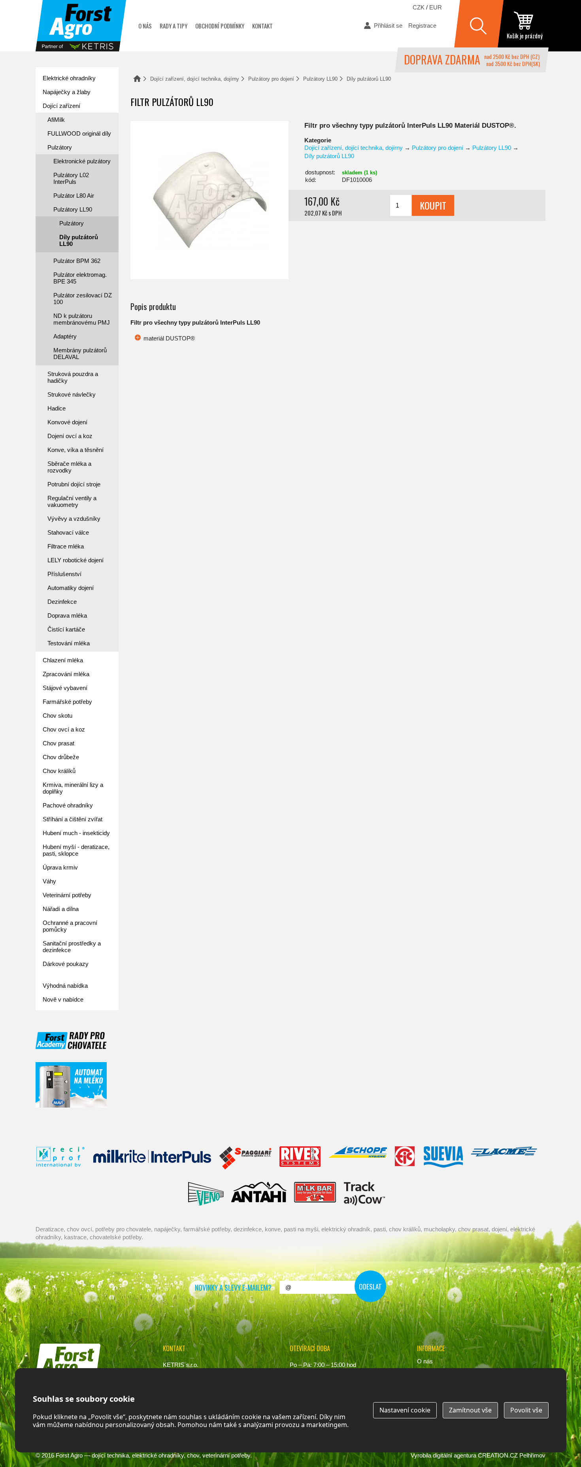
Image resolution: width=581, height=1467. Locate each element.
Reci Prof (60, 1158)
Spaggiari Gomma (245, 1158)
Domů (137, 78)
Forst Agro (69, 1455)
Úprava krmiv (60, 867)
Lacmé (504, 1158)
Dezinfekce (62, 601)
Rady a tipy (173, 25)
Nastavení (404, 1410)
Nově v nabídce (63, 999)
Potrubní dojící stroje (73, 484)
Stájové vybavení (65, 687)
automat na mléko (71, 1085)
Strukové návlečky (71, 394)
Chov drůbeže (61, 757)
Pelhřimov (532, 1455)
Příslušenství (64, 574)
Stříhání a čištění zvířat (72, 819)
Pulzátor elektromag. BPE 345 (80, 278)
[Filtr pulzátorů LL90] (209, 200)
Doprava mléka (67, 615)
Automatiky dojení (70, 587)
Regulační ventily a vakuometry (71, 501)
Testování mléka (68, 643)
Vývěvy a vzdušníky (73, 518)
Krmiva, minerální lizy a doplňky (73, 788)
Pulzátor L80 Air (73, 195)
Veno (206, 1194)
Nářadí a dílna (61, 909)
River (300, 1158)
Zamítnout (470, 1410)
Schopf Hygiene (357, 1158)
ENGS (364, 1194)
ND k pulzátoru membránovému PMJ (81, 319)
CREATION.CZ (498, 1455)
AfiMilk (56, 119)
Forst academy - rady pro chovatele (71, 1040)
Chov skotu (57, 715)
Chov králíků (59, 771)
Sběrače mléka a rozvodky (69, 467)
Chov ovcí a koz (64, 729)
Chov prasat (58, 743)
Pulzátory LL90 (320, 79)
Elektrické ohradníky (69, 78)
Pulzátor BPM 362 (76, 260)
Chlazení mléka (63, 660)
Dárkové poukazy (66, 963)
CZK (418, 7)
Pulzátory (59, 147)
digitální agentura (454, 1455)
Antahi (259, 1194)
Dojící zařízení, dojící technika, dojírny (194, 79)
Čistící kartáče (66, 629)
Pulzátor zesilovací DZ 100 (82, 298)
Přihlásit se (388, 25)
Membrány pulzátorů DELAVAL (80, 353)
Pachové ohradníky (68, 805)
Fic (405, 1158)
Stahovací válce (68, 532)
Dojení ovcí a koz (69, 436)
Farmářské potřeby (67, 701)
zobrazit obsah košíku (524, 25)
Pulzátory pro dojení (271, 79)
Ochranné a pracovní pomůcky (70, 926)
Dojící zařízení (61, 105)
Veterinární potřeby (67, 895)
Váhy (49, 881)
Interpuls (152, 1158)
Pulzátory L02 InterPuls (71, 178)
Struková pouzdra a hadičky (72, 377)
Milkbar (315, 1194)
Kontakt (262, 25)
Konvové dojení (67, 422)
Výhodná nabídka (65, 985)
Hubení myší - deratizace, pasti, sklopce (76, 850)
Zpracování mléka (66, 674)
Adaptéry (65, 336)
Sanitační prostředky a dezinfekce (72, 946)
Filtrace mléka (65, 546)
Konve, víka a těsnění (75, 449)
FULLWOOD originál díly (79, 133)
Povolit (526, 1410)
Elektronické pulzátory (82, 161)
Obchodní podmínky (219, 25)
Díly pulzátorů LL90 (369, 79)
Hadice (56, 408)
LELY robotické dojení (75, 560)
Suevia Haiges (443, 1158)
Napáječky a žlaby (67, 92)
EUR (435, 7)
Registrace (422, 25)
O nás (145, 25)
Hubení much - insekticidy (76, 833)
